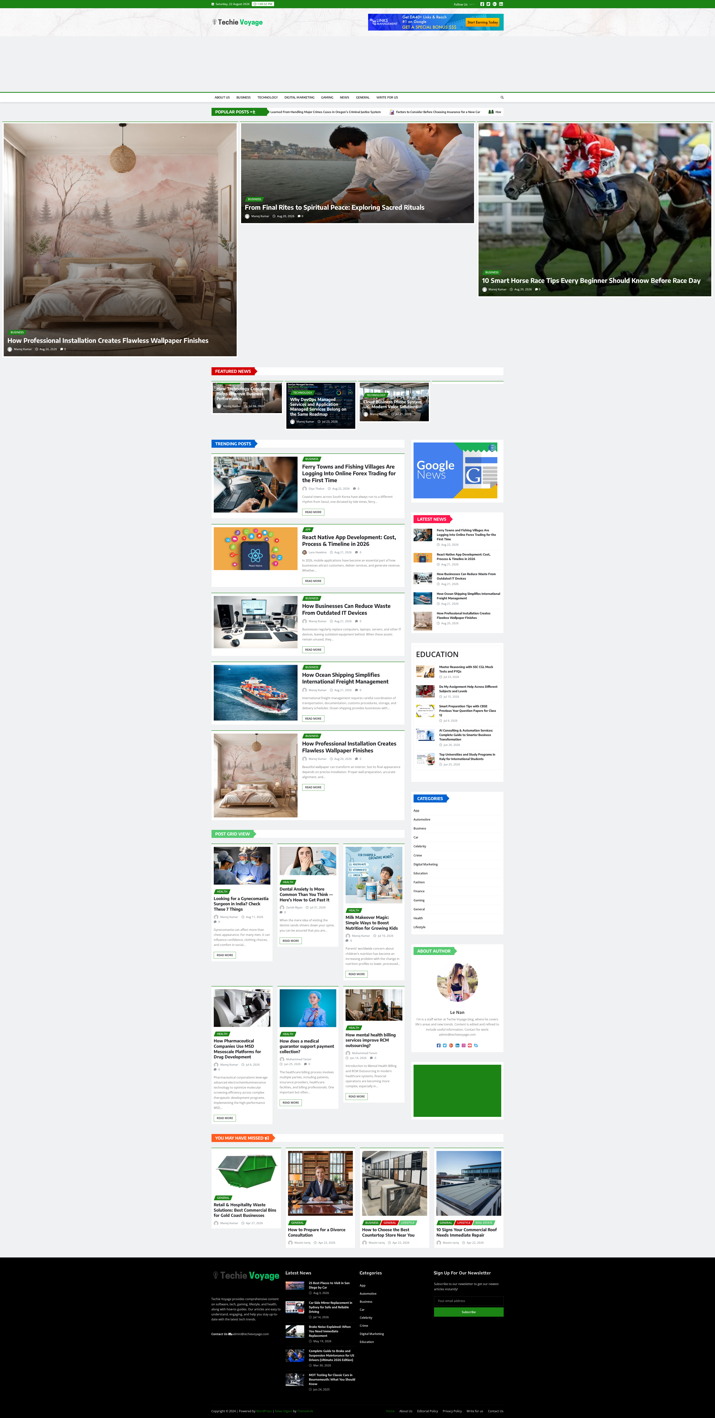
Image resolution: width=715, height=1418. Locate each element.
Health (418, 918)
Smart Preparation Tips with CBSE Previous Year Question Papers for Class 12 (467, 710)
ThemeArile (305, 1411)
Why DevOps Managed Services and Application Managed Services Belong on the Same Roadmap (318, 407)
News (344, 97)
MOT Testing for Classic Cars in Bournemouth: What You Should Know (332, 1379)
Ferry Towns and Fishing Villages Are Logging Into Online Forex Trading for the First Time (349, 473)
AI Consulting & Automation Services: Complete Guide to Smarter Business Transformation (466, 735)
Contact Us (495, 1411)
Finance (419, 891)
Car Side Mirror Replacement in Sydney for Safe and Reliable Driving (330, 1307)
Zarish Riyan (294, 907)
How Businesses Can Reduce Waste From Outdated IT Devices (346, 609)
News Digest (283, 1411)
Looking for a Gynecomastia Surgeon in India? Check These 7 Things (241, 904)
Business (243, 97)
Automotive (422, 819)
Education (421, 873)
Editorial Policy (427, 1411)
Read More (313, 512)
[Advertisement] (357, 64)
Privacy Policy (452, 1411)
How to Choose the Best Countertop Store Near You (388, 1232)
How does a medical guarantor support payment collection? (307, 1046)
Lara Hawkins (318, 552)
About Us (222, 97)
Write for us (387, 97)
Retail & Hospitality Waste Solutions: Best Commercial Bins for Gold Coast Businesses (245, 1210)
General (363, 97)
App (416, 810)
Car (416, 837)
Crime (418, 855)
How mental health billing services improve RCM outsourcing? (371, 1040)
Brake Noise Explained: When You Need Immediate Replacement (330, 1331)
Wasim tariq (302, 1242)
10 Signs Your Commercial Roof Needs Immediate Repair (466, 1232)
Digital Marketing (299, 97)
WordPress (264, 1411)
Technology (268, 97)
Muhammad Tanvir (298, 1059)
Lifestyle (419, 927)
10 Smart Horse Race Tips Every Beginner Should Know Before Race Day (591, 280)
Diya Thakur (317, 488)
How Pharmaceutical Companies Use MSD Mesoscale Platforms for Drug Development (237, 1048)
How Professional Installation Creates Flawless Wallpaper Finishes (108, 340)
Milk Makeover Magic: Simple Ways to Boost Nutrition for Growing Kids (372, 922)
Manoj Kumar (23, 349)
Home (390, 1411)
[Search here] (502, 97)
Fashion (419, 882)
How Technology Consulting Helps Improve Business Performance (244, 393)
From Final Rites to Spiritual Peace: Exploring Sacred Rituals (335, 207)
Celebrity (420, 846)
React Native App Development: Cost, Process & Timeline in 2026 (349, 540)
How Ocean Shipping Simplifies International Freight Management (345, 678)
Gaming (327, 97)
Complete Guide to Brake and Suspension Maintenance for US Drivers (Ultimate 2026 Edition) (331, 1355)
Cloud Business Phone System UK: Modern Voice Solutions (392, 404)
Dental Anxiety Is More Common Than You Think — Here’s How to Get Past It (306, 894)
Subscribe (469, 1312)
